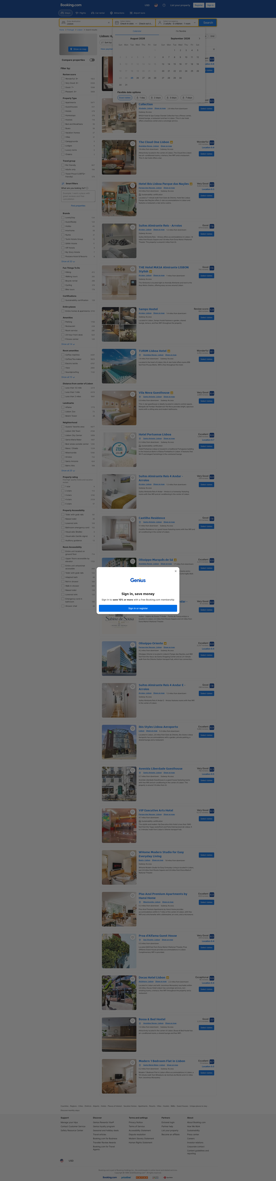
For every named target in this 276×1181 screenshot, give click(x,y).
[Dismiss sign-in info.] (175, 571)
